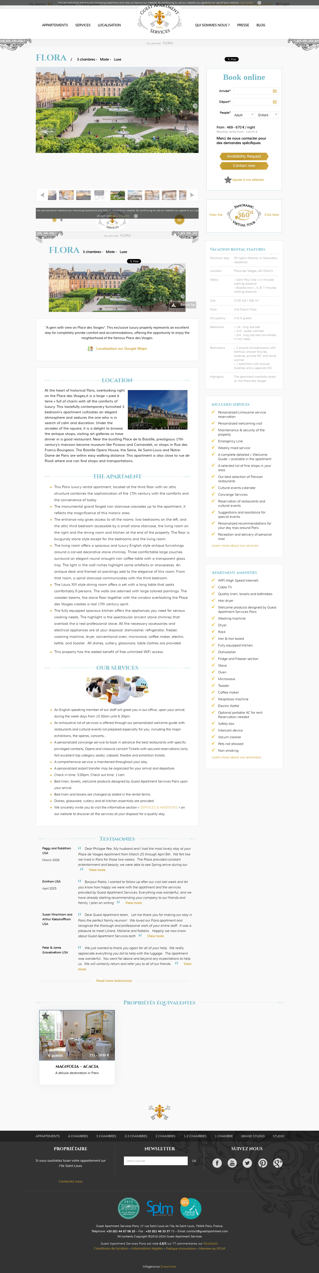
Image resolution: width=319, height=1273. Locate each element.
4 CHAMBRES (78, 1136)
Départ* (225, 102)
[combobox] (244, 115)
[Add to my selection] (45, 1017)
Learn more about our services (235, 546)
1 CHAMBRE (224, 1136)
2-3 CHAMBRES (136, 1136)
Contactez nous (70, 1181)
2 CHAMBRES (166, 1136)
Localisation (109, 25)
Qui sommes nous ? (212, 25)
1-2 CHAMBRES (195, 1136)
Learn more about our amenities (236, 757)
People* (225, 113)
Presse (243, 25)
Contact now (244, 165)
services (82, 25)
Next (185, 131)
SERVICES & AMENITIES (159, 807)
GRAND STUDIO (253, 1136)
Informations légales (147, 1249)
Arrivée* (225, 91)
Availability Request (244, 156)
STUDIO (278, 1136)
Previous (49, 131)
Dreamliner (168, 1266)
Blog (261, 25)
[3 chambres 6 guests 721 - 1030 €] (77, 1035)
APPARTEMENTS (48, 1136)
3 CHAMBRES (106, 1136)
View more (97, 870)
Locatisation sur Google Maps (121, 348)
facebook (210, 1243)
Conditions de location (111, 1249)
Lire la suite (246, 2)
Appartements (55, 25)
